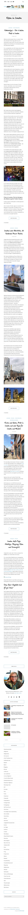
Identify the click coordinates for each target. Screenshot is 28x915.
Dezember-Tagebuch (8, 782)
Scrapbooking (7, 860)
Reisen (16, 227)
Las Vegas (6, 827)
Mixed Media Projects (8, 836)
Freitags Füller (7, 802)
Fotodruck (6, 796)
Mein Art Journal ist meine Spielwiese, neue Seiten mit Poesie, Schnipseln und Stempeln (17, 713)
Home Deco (6, 816)
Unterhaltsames (7, 878)
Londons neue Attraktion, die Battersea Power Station (14, 232)
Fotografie (6, 798)
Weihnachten (6, 885)
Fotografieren (7, 800)
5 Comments (6, 533)
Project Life (6, 853)
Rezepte (5, 858)
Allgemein (6, 751)
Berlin (5, 764)
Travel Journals (7, 876)
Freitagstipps (6, 804)
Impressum (18, 909)
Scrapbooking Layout (8, 862)
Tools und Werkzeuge (8, 874)
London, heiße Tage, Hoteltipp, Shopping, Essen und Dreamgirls (14, 544)
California (6, 771)
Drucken (5, 789)
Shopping (6, 865)
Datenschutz (12, 909)
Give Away (6, 809)
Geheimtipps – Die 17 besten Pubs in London (14, 32)
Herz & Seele (6, 813)
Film (5, 791)
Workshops (6, 887)
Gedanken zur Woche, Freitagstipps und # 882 (16, 732)
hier (6, 339)
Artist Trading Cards (8, 758)
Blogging (5, 767)
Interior (5, 818)
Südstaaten (6, 871)
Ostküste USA (7, 845)
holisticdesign (21, 910)
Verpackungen (7, 882)
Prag (5, 851)
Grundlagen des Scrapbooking (10, 811)
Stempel (5, 869)
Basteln (5, 762)
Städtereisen (16, 27)
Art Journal (6, 755)
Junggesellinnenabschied (9, 822)
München (6, 838)
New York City (7, 842)
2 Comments (6, 222)
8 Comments (6, 656)
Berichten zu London (15, 471)
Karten (5, 825)
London (10, 27)
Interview (6, 820)
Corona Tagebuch (7, 776)
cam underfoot (7, 773)
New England (6, 840)
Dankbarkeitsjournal (8, 780)
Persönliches (6, 849)
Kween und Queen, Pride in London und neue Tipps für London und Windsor (14, 425)
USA (5, 880)
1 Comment (6, 412)
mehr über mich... (18, 693)
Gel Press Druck (7, 807)
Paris (5, 847)
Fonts (5, 793)
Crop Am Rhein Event (8, 778)
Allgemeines (6, 753)
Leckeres (5, 829)
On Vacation (13, 725)
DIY (4, 787)
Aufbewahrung (7, 760)
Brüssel (5, 769)
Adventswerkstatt (7, 749)
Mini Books (6, 833)
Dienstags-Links (7, 784)
